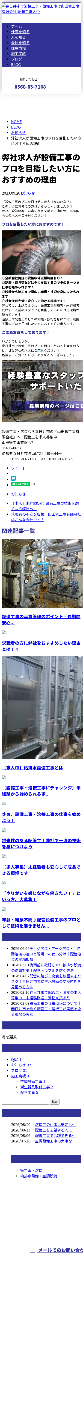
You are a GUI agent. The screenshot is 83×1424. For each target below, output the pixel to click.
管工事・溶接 (31, 1170)
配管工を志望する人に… (55, 1130)
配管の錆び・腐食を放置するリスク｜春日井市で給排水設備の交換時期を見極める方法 (46, 981)
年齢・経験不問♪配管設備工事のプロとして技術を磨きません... (41, 922)
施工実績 (18, 53)
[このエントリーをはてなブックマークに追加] (13, 479)
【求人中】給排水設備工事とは (32, 767)
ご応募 (39, 350)
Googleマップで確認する (24, 1370)
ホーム (16, 26)
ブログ (16, 59)
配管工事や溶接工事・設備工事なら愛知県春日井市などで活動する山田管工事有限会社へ (41, 1340)
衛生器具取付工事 (36, 1086)
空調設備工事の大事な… (55, 1141)
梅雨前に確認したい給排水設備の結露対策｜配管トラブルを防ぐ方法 (46, 967)
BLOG (16, 64)
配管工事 (29, 1092)
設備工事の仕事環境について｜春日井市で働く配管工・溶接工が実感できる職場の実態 (46, 1008)
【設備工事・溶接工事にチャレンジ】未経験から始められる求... (41, 790)
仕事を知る (20, 31)
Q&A (16, 1059)
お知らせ (27, 193)
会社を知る (20, 42)
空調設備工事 (32, 1081)
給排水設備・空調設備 (38, 1176)
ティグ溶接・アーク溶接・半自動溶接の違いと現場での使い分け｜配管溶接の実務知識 (46, 954)
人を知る (18, 37)
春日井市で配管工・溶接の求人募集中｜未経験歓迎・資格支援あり (46, 994)
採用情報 (18, 48)
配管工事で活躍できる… (55, 1135)
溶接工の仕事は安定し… (55, 1124)
